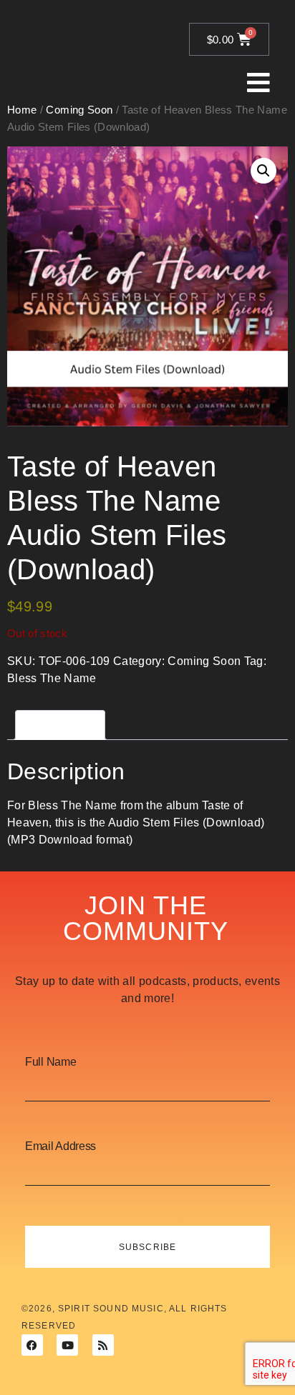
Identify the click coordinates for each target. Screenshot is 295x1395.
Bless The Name (51, 678)
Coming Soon (204, 661)
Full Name (50, 1062)
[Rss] (103, 1345)
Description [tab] (60, 725)
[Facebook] (32, 1345)
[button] (263, 171)
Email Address (60, 1146)
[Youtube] (67, 1345)
